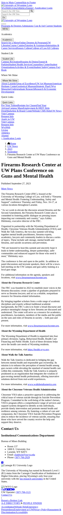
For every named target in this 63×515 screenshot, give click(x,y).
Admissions (28, 26)
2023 (9, 149)
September (12, 151)
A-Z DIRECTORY (11, 503)
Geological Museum (26, 86)
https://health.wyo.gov (38, 349)
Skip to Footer (29, 2)
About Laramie (8, 83)
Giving (13, 8)
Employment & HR (32, 108)
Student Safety (40, 67)
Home (13, 143)
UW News (56, 111)
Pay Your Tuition (9, 105)
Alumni (29, 8)
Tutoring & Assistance (35, 45)
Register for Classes (27, 105)
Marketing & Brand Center (19, 111)
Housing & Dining (29, 61)
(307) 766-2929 (22, 457)
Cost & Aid (39, 26)
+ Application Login (42, 8)
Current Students (53, 26)
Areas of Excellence (25, 83)
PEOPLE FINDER (32, 503)
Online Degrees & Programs (33, 42)
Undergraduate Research (23, 89)
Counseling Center (41, 64)
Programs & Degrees (11, 26)
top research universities (31, 478)
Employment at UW (23, 509)
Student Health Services (20, 64)
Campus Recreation (10, 61)
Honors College (24, 48)
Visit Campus (7, 113)
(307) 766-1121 (23, 492)
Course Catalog (17, 45)
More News (7, 188)
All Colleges (53, 48)
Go (3, 17)
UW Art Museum (43, 83)
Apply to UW (8, 119)
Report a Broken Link (11, 500)
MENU (5, 29)
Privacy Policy (40, 509)
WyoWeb (5, 8)
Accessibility (21, 512)
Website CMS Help (41, 111)
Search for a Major (10, 42)
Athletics (21, 8)
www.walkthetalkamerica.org (42, 384)
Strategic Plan (42, 86)
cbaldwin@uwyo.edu (24, 454)
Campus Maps (16, 108)
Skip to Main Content (11, 2)
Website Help (20, 507)
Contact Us (6, 495)
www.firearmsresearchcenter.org (31, 277)
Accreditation (7, 507)
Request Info (7, 116)
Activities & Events (24, 67)
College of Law (39, 48)
